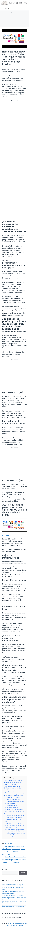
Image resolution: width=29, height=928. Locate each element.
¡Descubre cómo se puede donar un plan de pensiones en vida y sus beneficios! (14, 906)
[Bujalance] (14, 3)
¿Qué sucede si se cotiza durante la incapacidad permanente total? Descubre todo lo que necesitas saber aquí (13, 886)
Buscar (4, 870)
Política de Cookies (16, 926)
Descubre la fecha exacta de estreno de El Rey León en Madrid (14, 902)
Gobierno (8, 843)
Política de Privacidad (15, 924)
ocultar (16, 778)
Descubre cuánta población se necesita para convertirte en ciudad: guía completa (14, 859)
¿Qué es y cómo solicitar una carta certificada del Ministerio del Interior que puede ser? (14, 897)
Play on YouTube (8, 535)
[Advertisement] (14, 19)
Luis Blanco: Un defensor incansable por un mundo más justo (13, 892)
